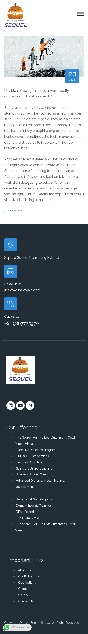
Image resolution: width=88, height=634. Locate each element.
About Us (24, 570)
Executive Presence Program (36, 450)
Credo (22, 588)
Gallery (23, 595)
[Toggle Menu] (80, 13)
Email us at (13, 284)
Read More (14, 211)
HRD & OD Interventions (32, 456)
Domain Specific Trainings (34, 505)
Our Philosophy (29, 576)
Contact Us (25, 601)
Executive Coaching (29, 462)
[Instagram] (30, 405)
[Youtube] (20, 405)
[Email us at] (10, 271)
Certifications (27, 582)
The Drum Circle (27, 518)
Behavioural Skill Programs (34, 499)
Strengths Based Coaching (34, 468)
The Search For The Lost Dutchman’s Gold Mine (45, 527)
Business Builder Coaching (34, 474)
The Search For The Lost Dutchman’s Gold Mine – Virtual (45, 440)
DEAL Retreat (25, 511)
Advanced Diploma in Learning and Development (40, 484)
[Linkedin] (10, 405)
